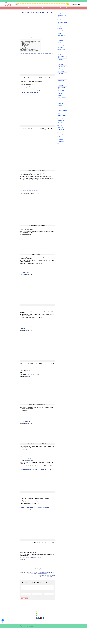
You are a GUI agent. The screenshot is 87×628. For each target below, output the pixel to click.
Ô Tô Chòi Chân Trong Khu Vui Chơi (62, 111)
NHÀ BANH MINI (60, 103)
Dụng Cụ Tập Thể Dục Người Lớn (62, 57)
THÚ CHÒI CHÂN (60, 122)
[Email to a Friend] (37, 569)
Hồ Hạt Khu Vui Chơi (61, 76)
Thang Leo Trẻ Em (60, 118)
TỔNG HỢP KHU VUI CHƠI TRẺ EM (62, 23)
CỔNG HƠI (59, 54)
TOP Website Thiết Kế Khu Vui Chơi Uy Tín (27, 42)
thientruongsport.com (25, 45)
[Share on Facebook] (34, 569)
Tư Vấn (27, 572)
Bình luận (22, 584)
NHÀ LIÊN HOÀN (60, 108)
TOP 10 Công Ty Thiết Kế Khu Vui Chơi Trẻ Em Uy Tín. (32, 557)
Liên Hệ (83, 7)
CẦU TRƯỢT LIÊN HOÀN (61, 49)
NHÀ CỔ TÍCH (60, 105)
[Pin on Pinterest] (39, 569)
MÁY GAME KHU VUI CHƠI (62, 100)
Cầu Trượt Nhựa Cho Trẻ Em (62, 51)
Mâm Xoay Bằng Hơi (61, 90)
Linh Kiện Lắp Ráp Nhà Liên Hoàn (62, 88)
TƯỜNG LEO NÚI (60, 132)
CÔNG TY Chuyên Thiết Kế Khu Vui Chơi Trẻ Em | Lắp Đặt (33, 7)
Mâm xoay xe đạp (60, 95)
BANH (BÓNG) (60, 37)
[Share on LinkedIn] (40, 569)
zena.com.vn (24, 47)
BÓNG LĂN (59, 42)
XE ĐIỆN (59, 136)
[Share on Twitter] (35, 569)
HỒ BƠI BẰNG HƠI (60, 73)
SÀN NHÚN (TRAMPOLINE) (62, 115)
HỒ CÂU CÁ (59, 75)
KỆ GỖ (58, 78)
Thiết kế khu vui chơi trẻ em (62, 19)
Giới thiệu (46, 7)
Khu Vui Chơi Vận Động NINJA (62, 83)
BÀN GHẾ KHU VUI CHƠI (61, 35)
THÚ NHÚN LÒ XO (60, 127)
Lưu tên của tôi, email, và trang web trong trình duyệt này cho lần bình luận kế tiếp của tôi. (36, 596)
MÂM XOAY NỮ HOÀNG (61, 93)
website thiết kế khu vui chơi (33, 573)
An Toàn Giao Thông (61, 33)
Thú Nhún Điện (60, 125)
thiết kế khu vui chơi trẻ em (49, 572)
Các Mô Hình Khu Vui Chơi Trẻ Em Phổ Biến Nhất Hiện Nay (29, 50)
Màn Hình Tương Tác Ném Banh (62, 98)
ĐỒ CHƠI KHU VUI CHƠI (52, 7)
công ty (32, 572)
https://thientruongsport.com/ (28, 326)
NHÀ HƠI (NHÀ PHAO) (61, 107)
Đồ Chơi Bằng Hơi (60, 59)
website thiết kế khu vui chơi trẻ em (42, 573)
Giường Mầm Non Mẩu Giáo (62, 68)
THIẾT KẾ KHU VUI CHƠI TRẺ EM (63, 7)
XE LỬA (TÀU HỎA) (60, 139)
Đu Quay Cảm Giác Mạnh (61, 64)
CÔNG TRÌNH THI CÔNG (73, 7)
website (29, 573)
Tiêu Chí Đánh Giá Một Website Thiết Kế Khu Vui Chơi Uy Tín (29, 49)
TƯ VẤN (79, 7)
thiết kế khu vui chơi (43, 572)
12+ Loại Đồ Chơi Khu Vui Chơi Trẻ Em (28, 576)
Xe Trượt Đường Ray (61, 141)
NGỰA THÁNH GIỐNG (61, 101)
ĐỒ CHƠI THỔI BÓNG (61, 62)
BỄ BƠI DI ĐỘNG (60, 40)
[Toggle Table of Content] (39, 40)
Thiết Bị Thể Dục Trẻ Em (61, 120)
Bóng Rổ (59, 44)
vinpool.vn (23, 46)
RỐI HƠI (59, 113)
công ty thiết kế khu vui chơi (37, 572)
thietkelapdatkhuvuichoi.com (26, 43)
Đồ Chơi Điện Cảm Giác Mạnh (62, 61)
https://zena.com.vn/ (27, 419)
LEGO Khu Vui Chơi (60, 85)
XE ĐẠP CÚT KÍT (60, 134)
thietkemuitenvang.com (25, 48)
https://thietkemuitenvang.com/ (29, 460)
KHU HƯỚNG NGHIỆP (61, 80)
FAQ (20, 625)
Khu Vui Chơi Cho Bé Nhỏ (61, 82)
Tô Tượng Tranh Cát (61, 129)
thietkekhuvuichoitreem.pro (25, 44)
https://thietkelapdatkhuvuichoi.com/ (30, 188)
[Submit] (68, 4)
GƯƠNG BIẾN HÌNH (61, 69)
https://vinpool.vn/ (27, 376)
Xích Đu (59, 143)
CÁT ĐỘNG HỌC (60, 47)
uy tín (54, 572)
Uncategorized (60, 28)
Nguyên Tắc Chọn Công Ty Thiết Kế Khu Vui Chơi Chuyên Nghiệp (30, 41)
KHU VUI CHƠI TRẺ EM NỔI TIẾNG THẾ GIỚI (62, 16)
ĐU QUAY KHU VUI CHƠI (61, 66)
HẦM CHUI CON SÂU (61, 71)
